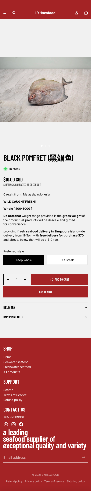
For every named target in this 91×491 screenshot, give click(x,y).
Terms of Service (15, 395)
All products (11, 372)
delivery (9, 307)
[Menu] (5, 13)
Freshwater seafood (17, 367)
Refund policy (12, 400)
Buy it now (45, 292)
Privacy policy (33, 481)
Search (8, 390)
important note (13, 317)
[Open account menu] (76, 12)
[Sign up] (84, 457)
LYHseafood (50, 474)
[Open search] (14, 12)
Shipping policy (76, 481)
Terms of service (54, 481)
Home (7, 357)
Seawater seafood (16, 362)
